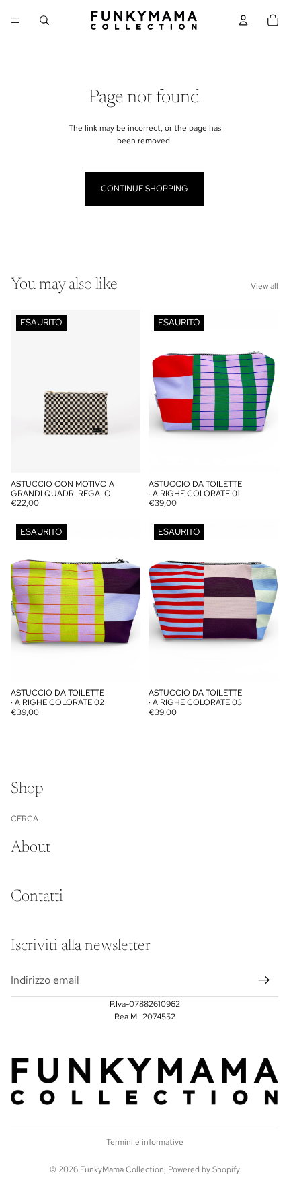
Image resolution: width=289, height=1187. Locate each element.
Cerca (24, 818)
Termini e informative (144, 1142)
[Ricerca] (44, 20)
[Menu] (15, 20)
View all (264, 286)
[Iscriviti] (264, 980)
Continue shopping (144, 188)
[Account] (243, 20)
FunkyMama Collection (122, 1169)
